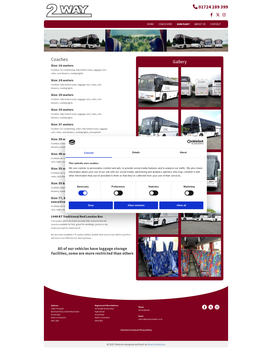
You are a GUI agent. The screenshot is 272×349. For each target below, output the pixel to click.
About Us (200, 24)
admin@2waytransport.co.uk (150, 319)
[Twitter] (217, 14)
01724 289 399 (143, 310)
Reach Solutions (156, 344)
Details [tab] (136, 152)
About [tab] (183, 152)
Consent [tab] (89, 153)
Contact (215, 24)
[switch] (118, 192)
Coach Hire (165, 24)
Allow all (181, 205)
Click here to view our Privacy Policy (136, 330)
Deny (91, 205)
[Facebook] (211, 14)
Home (150, 24)
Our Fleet (183, 24)
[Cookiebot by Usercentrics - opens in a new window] (189, 142)
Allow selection (136, 205)
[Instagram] (224, 14)
